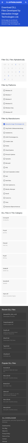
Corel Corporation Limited (12, 172)
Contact (4, 439)
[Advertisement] (14, 42)
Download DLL (6, 425)
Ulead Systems (10, 150)
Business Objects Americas (13, 206)
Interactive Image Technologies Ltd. (15, 124)
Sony (7, 202)
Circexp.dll (6, 217)
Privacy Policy (6, 433)
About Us (5, 431)
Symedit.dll (6, 281)
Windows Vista (9, 108)
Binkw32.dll (6, 383)
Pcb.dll (5, 230)
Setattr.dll (5, 268)
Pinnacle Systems (10, 154)
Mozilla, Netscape (10, 189)
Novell (7, 193)
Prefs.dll (5, 243)
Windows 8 (8, 99)
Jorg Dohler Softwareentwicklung (14, 128)
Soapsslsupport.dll (8, 322)
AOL (7, 167)
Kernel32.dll (6, 367)
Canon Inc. (8, 198)
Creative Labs (9, 141)
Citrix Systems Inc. (10, 185)
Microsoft (8, 163)
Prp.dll (4, 255)
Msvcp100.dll (6, 407)
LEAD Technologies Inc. (12, 137)
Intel (7, 176)
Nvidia (7, 145)
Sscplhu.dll (6, 330)
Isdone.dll (6, 391)
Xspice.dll (5, 293)
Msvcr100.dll (6, 399)
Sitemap (4, 441)
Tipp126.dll (6, 346)
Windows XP (9, 112)
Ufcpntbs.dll (6, 354)
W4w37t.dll (6, 338)
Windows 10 (9, 90)
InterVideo (8, 180)
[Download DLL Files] (14, 2)
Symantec (8, 159)
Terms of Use (6, 436)
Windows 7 (8, 95)
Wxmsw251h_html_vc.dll (10, 314)
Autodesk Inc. (9, 132)
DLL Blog (4, 428)
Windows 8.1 (9, 103)
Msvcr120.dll (6, 375)
